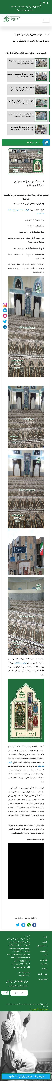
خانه (47, 34)
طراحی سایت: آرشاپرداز (39, 1009)
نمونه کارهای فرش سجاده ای (30, 34)
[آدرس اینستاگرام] (5, 305)
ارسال (5, 992)
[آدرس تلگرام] (5, 310)
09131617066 (18, 7)
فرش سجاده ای (21, 663)
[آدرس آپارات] (5, 316)
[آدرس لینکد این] (5, 327)
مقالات (44, 969)
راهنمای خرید (43, 953)
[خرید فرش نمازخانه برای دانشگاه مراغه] (34, 925)
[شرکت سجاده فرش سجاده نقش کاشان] (11, 18)
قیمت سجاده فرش (42, 944)
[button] (44, 3)
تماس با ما (43, 979)
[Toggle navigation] (46, 20)
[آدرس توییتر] (5, 321)
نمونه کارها (42, 974)
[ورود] (47, 3)
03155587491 (27, 10)
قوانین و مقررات (43, 962)
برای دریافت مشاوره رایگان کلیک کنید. (26, 1076)
